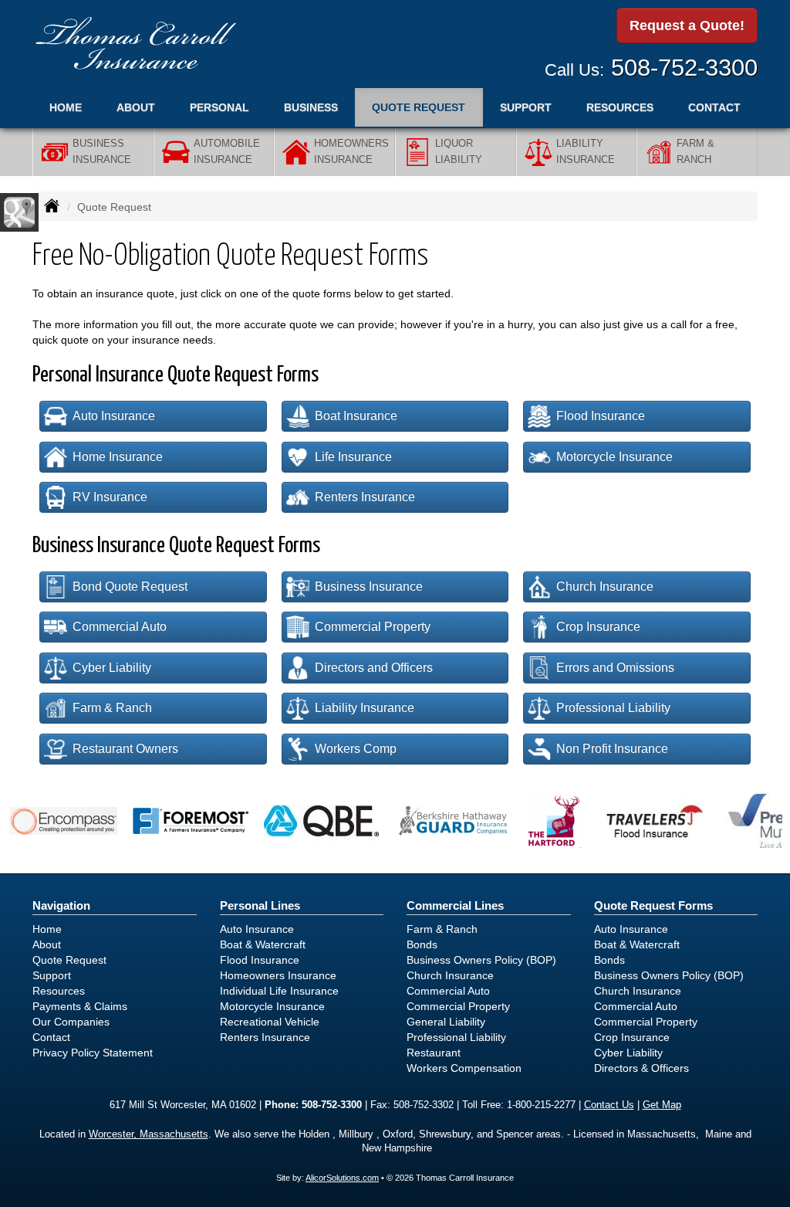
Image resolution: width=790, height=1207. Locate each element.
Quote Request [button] (418, 107)
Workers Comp (356, 748)
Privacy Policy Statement (92, 1052)
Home (65, 107)
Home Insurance (118, 456)
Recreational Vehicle (269, 1021)
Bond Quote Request (130, 586)
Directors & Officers (641, 1068)
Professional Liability (613, 707)
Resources (58, 991)
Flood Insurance (600, 415)
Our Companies (71, 1021)
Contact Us (609, 1105)
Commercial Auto (120, 626)
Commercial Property (372, 626)
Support (51, 975)
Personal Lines (260, 905)
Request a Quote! (687, 25)
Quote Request (69, 960)
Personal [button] (219, 107)
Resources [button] (619, 107)
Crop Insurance (598, 626)
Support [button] (526, 107)
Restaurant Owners (125, 748)
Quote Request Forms (653, 905)
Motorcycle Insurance (614, 456)
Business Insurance (369, 586)
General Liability (446, 1021)
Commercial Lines (455, 905)
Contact (714, 107)
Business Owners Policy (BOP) (481, 960)
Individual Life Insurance (279, 991)
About (135, 107)
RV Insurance (110, 496)
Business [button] (311, 107)
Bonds (422, 944)
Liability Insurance (364, 707)
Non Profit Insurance (612, 748)
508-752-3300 (684, 67)
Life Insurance (353, 456)
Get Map (662, 1105)
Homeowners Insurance (278, 975)
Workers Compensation (464, 1068)
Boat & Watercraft (263, 944)
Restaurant (434, 1052)
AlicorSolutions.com (342, 1177)
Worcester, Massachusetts (148, 1134)
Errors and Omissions (615, 667)
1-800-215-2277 (541, 1105)
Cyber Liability (112, 667)
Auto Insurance (114, 415)
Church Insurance (604, 586)
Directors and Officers (374, 667)
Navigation (61, 905)
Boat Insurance (356, 415)
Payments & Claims (79, 1006)
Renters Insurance (365, 496)
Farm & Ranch (112, 707)
